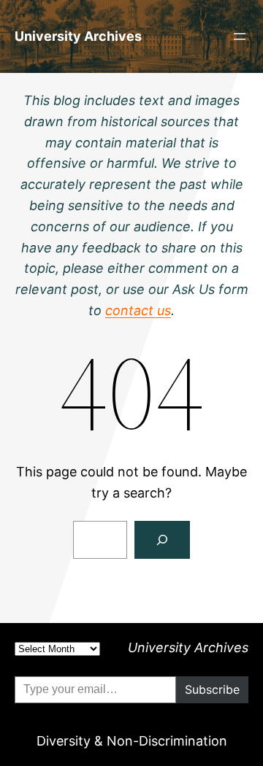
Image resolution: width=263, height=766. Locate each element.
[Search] (162, 540)
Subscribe (212, 689)
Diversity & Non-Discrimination (132, 740)
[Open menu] (239, 36)
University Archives (78, 36)
